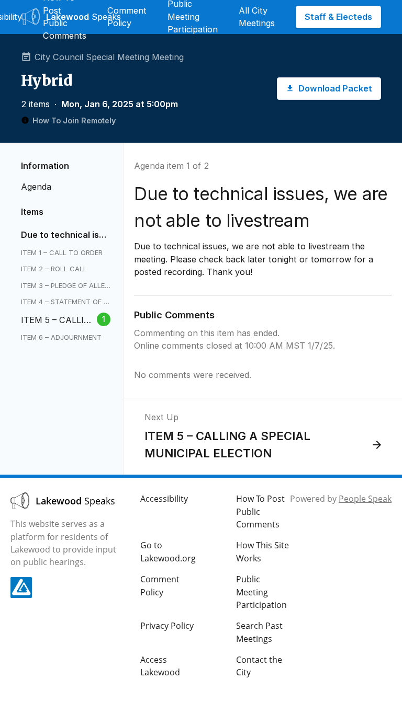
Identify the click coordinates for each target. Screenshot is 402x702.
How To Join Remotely (74, 120)
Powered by (341, 498)
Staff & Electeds (338, 16)
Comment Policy (127, 16)
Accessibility (164, 498)
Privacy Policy (167, 625)
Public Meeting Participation (261, 592)
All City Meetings (257, 16)
